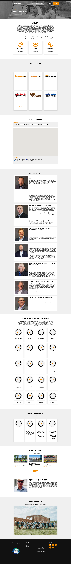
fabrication (21, 106)
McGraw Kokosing (40, 547)
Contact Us (56, 3)
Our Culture (43, 3)
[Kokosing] (17, 3)
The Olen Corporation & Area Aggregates (41, 551)
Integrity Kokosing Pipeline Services (41, 548)
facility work (22, 105)
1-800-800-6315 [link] (16, 0)
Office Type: (27, 124)
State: (39, 124)
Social (55, 0)
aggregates (46, 102)
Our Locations (45, 0)
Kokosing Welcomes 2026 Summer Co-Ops (49, 464)
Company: (15, 124)
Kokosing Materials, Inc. (41, 550)
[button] (35, 141)
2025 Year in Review (51, 0)
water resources (20, 104)
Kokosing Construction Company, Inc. (42, 544)
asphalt (36, 101)
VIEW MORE (36, 471)
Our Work (49, 3)
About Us (32, 3)
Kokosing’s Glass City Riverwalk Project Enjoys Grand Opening (34, 464)
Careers (37, 3)
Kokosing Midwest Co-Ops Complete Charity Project (20, 464)
